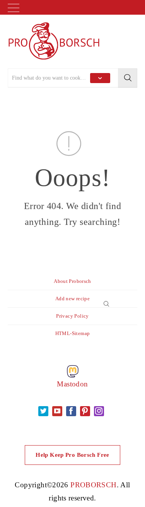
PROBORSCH (93, 485)
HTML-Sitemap (72, 333)
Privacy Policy (72, 316)
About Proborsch (72, 281)
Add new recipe (72, 298)
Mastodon (72, 384)
